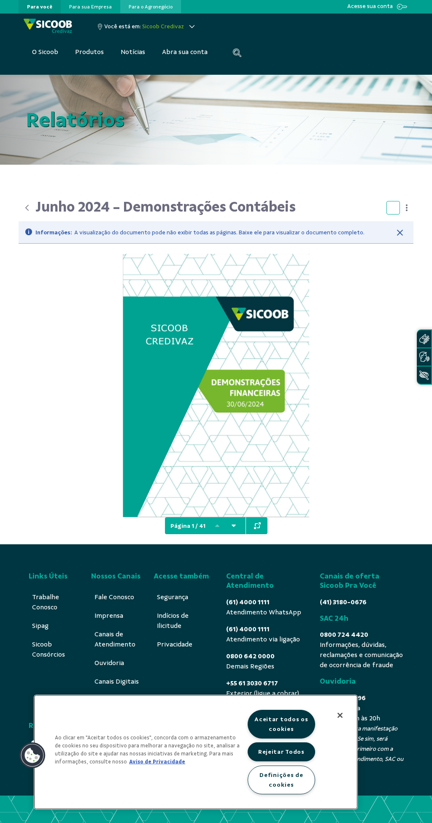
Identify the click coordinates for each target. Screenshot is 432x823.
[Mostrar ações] (406, 208)
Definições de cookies (281, 779)
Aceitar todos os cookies (281, 724)
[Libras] (424, 339)
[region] (196, 752)
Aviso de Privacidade (157, 762)
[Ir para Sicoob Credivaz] (48, 26)
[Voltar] (27, 207)
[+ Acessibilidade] (424, 375)
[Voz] (424, 357)
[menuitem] (40, 7)
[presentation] (40, 7)
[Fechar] (400, 232)
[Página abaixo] (233, 525)
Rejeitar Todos (281, 751)
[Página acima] (217, 525)
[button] (32, 755)
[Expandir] (257, 525)
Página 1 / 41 (187, 526)
